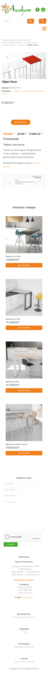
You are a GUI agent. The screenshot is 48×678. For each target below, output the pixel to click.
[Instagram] (43, 10)
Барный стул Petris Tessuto (16, 444)
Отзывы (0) (34, 133)
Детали (20, 133)
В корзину (21, 122)
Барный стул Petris (13, 256)
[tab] (10, 133)
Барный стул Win (12, 382)
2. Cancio (21, 45)
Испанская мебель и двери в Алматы (16, 40)
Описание (8, 133)
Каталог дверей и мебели (11, 42)
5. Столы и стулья (30, 42)
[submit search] (30, 21)
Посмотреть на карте (24, 580)
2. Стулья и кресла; (9, 45)
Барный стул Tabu (13, 319)
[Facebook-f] (37, 10)
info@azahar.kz (27, 597)
